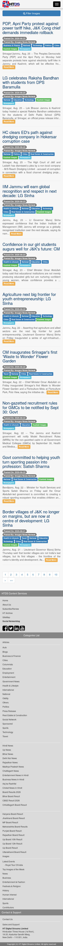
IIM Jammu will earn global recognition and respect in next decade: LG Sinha (30, 190)
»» (11, 580)
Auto (5, 647)
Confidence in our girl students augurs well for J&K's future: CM (31, 246)
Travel (6, 374)
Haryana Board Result (13, 813)
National (26, 45)
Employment (8, 672)
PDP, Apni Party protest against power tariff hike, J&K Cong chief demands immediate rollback (31, 27)
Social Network (9, 719)
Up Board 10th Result (12, 839)
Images (6, 856)
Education (17, 100)
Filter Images (32, 13)
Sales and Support (11, 924)
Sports (5, 727)
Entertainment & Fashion (14, 881)
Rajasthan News (10, 762)
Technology (37, 45)
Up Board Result (10, 847)
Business (7, 877)
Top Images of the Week (13, 869)
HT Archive (8, 613)
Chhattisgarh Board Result (15, 804)
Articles (6, 642)
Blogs (5, 651)
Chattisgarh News (11, 770)
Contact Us (8, 919)
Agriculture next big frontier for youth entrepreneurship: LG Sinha (29, 298)
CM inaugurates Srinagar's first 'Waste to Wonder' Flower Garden (30, 356)
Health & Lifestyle (11, 208)
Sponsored (8, 723)
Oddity (5, 698)
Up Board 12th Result (12, 843)
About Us (7, 604)
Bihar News (8, 753)
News (5, 873)
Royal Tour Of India (14, 864)
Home (5, 600)
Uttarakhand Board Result (14, 852)
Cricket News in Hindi (12, 787)
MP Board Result (10, 822)
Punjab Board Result (12, 830)
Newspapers (25, 48)
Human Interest (9, 894)
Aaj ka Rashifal (9, 783)
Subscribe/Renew (11, 608)
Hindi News (8, 745)
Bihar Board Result (11, 796)
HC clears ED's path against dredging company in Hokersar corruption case (30, 136)
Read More (9, 67)
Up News (7, 749)
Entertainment (9, 677)
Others (6, 702)
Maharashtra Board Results (15, 826)
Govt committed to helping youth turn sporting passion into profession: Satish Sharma (31, 461)
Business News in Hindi (13, 779)
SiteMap (6, 617)
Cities (56, 45)
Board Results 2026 (12, 792)
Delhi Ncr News (10, 758)
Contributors (8, 907)
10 (56, 574)
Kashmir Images (10, 48)
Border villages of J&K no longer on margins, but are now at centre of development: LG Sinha (31, 518)
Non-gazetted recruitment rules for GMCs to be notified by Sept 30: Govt (31, 407)
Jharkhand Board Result (14, 818)
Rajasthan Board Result (13, 834)
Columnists (8, 664)
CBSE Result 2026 (11, 800)
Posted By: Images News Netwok (19, 41)
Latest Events (9, 861)
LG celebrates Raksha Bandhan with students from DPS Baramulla (31, 82)
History (6, 890)
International (8, 689)
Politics (48, 45)
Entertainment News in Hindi (16, 775)
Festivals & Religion (12, 886)
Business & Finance (12, 45)
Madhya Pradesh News (13, 766)
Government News (11, 681)
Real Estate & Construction (42, 154)
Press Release (9, 711)
